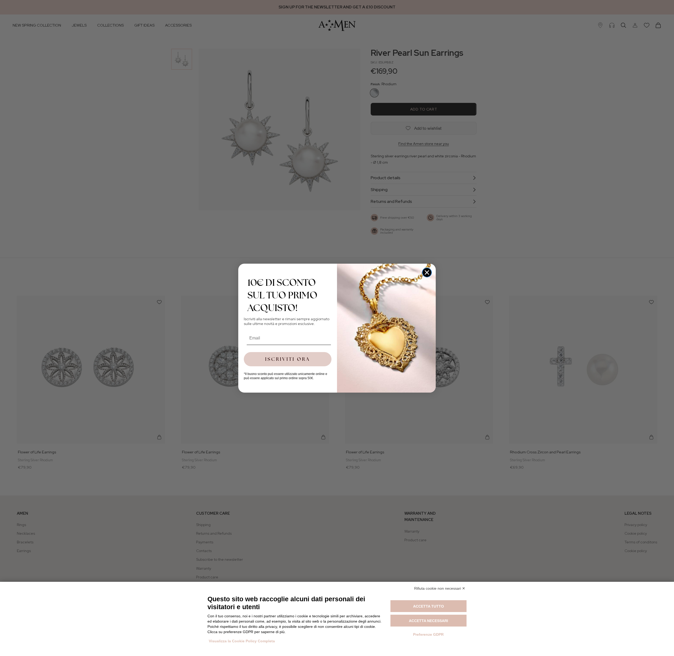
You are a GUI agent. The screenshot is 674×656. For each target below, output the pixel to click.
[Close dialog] (427, 272)
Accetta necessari (428, 621)
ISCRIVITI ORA (287, 359)
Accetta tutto (428, 606)
